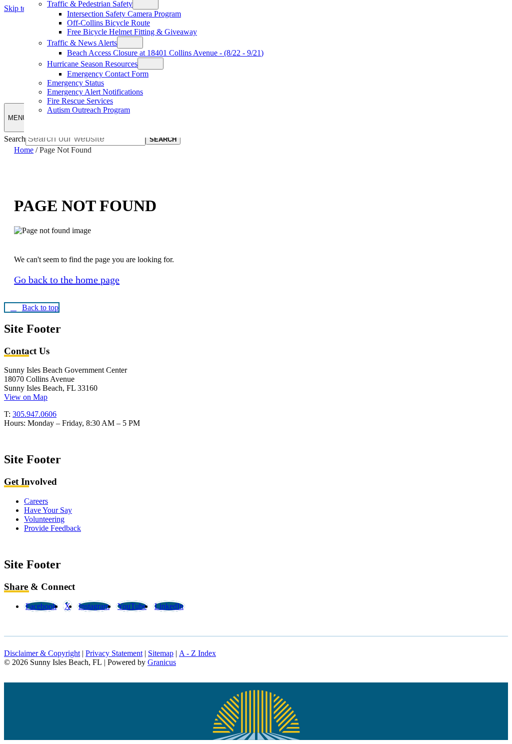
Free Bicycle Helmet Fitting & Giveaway (132, 32)
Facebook (41, 606)
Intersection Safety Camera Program (124, 14)
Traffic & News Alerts (82, 43)
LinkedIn (169, 606)
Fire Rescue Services (80, 101)
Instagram (94, 606)
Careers (36, 501)
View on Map (26, 397)
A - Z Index (197, 653)
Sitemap (161, 653)
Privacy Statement (114, 653)
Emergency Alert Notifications (95, 92)
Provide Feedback (52, 528)
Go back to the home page (67, 279)
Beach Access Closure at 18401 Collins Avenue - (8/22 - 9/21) (165, 53)
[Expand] (130, 43)
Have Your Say (48, 510)
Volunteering (44, 519)
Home (24, 150)
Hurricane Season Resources (92, 64)
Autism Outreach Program (88, 110)
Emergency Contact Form (107, 74)
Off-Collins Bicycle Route (108, 23)
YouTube (132, 606)
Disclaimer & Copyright (42, 653)
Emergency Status (75, 83)
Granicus (162, 662)
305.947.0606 (34, 414)
